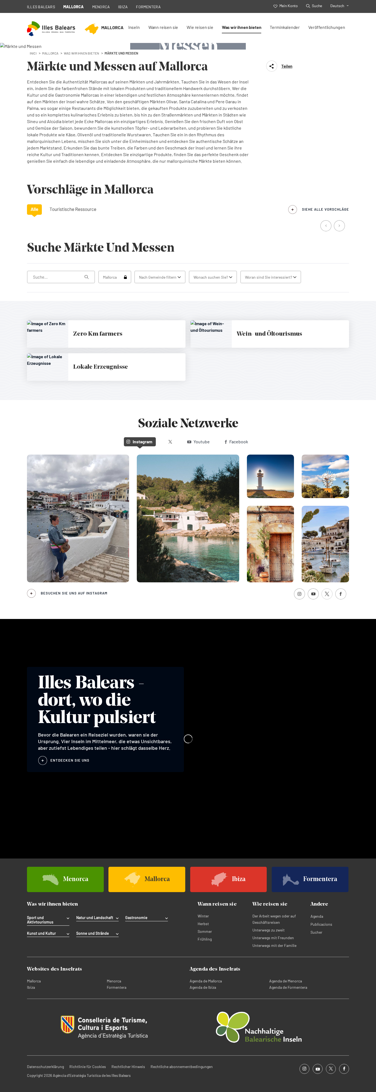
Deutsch (337, 5)
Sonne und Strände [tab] (92, 933)
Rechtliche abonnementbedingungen (182, 1066)
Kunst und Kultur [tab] (41, 933)
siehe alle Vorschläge (325, 209)
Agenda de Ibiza (203, 987)
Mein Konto (288, 5)
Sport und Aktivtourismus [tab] (40, 920)
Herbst (203, 923)
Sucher (316, 932)
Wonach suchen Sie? (211, 277)
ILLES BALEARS (41, 6)
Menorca (114, 981)
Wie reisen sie (200, 27)
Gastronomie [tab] (136, 918)
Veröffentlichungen (326, 27)
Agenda (316, 916)
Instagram (142, 441)
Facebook (238, 441)
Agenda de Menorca (285, 981)
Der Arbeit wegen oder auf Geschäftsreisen (274, 919)
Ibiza (31, 987)
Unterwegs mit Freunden (273, 937)
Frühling (205, 939)
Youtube (202, 441)
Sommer (205, 931)
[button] (326, 226)
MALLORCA (73, 6)
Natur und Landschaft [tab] (94, 918)
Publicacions (321, 924)
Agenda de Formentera (288, 987)
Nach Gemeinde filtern (157, 277)
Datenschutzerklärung (45, 1066)
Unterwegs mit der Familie (274, 945)
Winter (203, 916)
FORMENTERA (148, 6)
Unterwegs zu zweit (268, 930)
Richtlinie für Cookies (87, 1066)
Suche (317, 5)
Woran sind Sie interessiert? (268, 277)
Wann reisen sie (163, 27)
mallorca (50, 53)
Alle (34, 209)
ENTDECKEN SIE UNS (69, 760)
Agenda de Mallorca (206, 981)
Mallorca (34, 981)
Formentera (116, 987)
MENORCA (101, 6)
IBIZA (123, 6)
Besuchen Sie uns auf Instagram (74, 593)
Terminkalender (285, 27)
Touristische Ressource (73, 209)
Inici (33, 53)
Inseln (134, 27)
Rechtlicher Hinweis (128, 1066)
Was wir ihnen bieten (241, 27)
